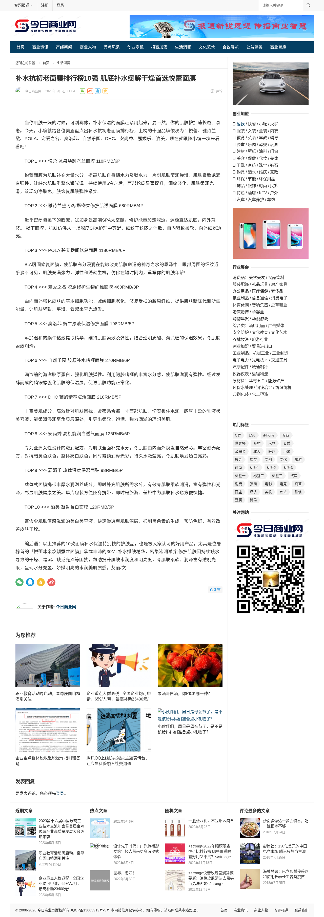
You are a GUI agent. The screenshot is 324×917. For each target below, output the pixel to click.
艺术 (283, 492)
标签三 (258, 476)
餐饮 (241, 124)
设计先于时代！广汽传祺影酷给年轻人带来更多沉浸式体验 (136, 851)
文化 (283, 459)
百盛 (238, 492)
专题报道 (21, 5)
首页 (20, 47)
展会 (238, 459)
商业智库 (278, 47)
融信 (298, 492)
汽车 (293, 476)
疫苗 (298, 484)
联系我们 (301, 910)
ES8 (252, 435)
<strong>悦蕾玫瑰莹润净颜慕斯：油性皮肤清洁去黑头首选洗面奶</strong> (211, 878)
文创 (268, 459)
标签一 (240, 476)
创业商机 (135, 47)
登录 (60, 5)
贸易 (253, 500)
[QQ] (30, 582)
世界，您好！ (124, 873)
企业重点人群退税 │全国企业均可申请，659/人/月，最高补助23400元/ (61, 883)
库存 (253, 459)
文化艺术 (207, 47)
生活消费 (183, 47)
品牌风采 (112, 47)
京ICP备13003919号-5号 (90, 910)
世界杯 (240, 443)
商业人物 (88, 47)
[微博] (51, 582)
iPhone (268, 435)
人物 (271, 443)
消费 (238, 484)
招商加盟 (159, 47)
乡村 (256, 443)
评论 (219, 91)
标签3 (288, 468)
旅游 (298, 459)
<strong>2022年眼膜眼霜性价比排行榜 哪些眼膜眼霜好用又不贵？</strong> (209, 851)
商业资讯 (40, 47)
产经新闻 (64, 47)
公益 (286, 443)
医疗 (271, 451)
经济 (253, 492)
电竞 (283, 484)
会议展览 (230, 47)
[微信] (19, 582)
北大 (256, 451)
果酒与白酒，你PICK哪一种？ (185, 693)
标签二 (277, 476)
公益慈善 (254, 47)
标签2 (271, 468)
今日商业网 (33, 91)
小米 (286, 451)
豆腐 (238, 500)
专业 (285, 435)
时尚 (238, 468)
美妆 (268, 492)
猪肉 (253, 484)
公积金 (240, 451)
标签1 (254, 468)
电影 (268, 484)
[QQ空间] (41, 582)
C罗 (238, 435)
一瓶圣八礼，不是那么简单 (211, 821)
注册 (45, 5)
